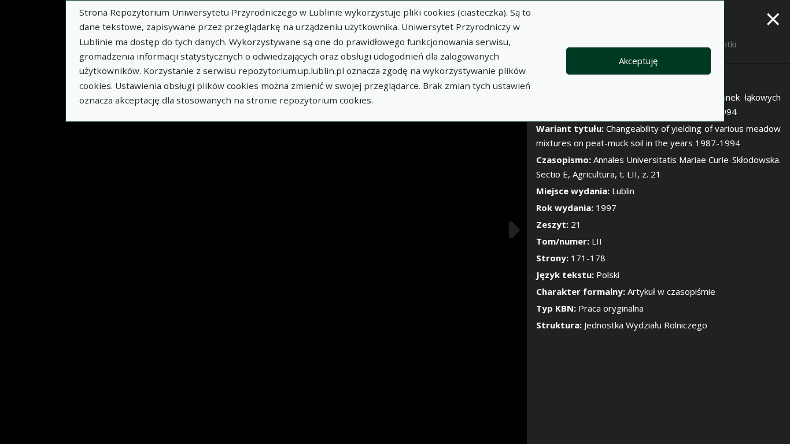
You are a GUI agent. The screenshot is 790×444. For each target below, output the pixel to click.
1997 (606, 207)
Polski (607, 274)
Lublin (623, 191)
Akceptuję (638, 60)
